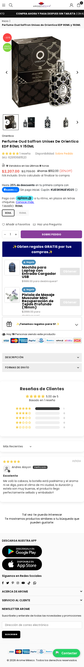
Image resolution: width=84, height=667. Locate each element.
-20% (7, 37)
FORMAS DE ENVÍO (17, 367)
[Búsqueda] (10, 5)
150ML (22, 213)
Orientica (8, 136)
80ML (8, 213)
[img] (11, 462)
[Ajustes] (71, 4)
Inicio (5, 21)
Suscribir (11, 634)
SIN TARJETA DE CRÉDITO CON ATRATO (43, 13)
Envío (22, 175)
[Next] (77, 72)
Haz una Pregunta (49, 224)
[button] (78, 4)
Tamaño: (12, 206)
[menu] (3, 5)
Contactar (69, 653)
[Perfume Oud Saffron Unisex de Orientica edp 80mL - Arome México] (10, 122)
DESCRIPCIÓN (14, 357)
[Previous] (7, 72)
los (46, 660)
